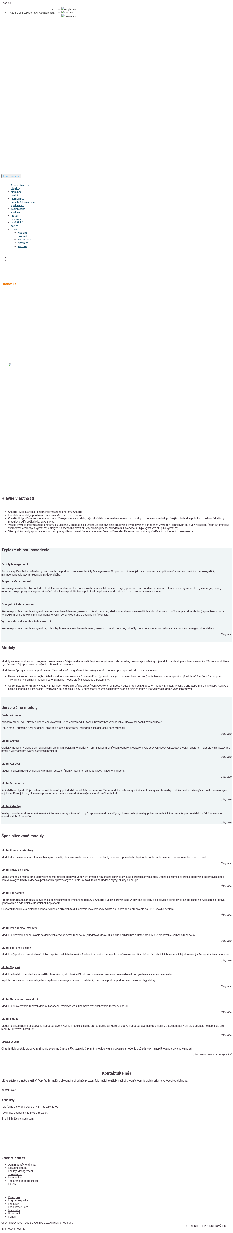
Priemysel (16, 218)
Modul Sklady (9, 1018)
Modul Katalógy (11, 806)
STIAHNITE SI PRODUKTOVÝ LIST (207, 1226)
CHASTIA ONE (10, 1041)
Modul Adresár (10, 763)
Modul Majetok (10, 967)
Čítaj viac (226, 634)
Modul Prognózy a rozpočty (19, 928)
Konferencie (25, 239)
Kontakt (22, 246)
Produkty (23, 236)
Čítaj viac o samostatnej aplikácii (212, 1054)
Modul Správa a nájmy (15, 870)
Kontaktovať (8, 1090)
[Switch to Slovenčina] (68, 15)
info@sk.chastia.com (42, 12)
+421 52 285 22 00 (19, 12)
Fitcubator (14, 1210)
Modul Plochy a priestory (17, 850)
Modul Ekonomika (12, 893)
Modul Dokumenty (13, 783)
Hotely (15, 215)
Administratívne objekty (22, 1164)
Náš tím (22, 232)
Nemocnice (17, 198)
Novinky (23, 242)
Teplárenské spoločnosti (18, 210)
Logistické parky (17, 224)
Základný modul (11, 715)
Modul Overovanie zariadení (19, 999)
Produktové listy (18, 1207)
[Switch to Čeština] (67, 12)
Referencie (14, 1213)
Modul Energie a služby (16, 947)
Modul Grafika (10, 740)
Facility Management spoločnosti (23, 203)
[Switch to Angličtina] (68, 9)
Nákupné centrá (16, 193)
